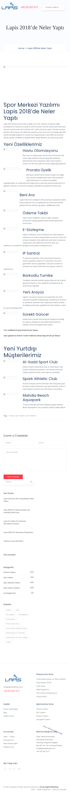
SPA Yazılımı (40, 712)
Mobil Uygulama (42, 689)
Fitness (12, 416)
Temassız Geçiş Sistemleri (13, 541)
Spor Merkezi (31, 416)
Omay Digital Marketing (49, 787)
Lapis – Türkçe (9, 736)
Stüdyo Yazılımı (42, 716)
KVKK (33, 789)
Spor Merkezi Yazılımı (19, 582)
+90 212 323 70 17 (29, 7)
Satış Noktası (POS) (43, 683)
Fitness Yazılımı (19, 572)
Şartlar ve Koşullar (59, 789)
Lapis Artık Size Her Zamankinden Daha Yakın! (19, 500)
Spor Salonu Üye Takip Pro (15, 633)
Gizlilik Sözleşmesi (43, 789)
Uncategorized (19, 593)
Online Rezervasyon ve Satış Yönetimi (51, 679)
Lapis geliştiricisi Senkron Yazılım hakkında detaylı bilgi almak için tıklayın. (32, 336)
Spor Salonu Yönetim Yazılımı (16, 628)
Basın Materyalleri (10, 743)
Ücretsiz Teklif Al (52, 7)
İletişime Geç (9, 716)
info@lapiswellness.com (13, 687)
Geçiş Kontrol (41, 696)
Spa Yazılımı (20, 416)
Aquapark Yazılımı (43, 719)
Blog (5, 712)
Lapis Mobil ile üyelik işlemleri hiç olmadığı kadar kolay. (17, 511)
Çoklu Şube (40, 686)
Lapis (17, 610)
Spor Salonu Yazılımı (19, 587)
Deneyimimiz (9, 740)
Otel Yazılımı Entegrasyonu (46, 693)
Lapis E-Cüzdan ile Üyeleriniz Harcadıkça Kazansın (15, 522)
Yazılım (8, 642)
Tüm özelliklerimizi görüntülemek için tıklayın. (21, 330)
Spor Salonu (10, 619)
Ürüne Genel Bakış (11, 709)
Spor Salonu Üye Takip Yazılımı (16, 637)
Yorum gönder (13, 477)
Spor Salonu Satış (12, 624)
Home (21, 48)
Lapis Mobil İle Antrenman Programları (18, 532)
